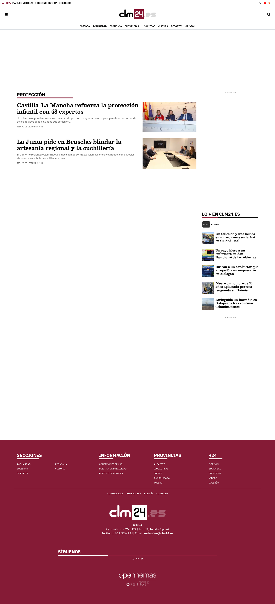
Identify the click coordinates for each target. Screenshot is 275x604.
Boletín (148, 493)
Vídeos (213, 478)
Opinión (214, 464)
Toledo (158, 482)
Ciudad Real (161, 468)
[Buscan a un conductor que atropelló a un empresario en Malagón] (208, 271)
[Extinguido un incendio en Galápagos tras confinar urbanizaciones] (208, 304)
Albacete (159, 464)
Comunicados (115, 493)
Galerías (214, 482)
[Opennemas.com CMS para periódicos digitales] (137, 579)
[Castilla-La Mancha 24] (137, 14)
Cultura (60, 468)
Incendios (65, 2)
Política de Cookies (111, 473)
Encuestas (215, 473)
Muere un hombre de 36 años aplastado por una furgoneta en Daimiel (234, 287)
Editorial (215, 468)
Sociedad (22, 468)
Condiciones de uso (111, 464)
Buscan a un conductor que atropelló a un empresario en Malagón (237, 270)
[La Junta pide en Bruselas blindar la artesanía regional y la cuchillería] (169, 153)
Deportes (22, 473)
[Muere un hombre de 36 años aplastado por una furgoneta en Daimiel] (208, 287)
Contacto (162, 493)
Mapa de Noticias (22, 2)
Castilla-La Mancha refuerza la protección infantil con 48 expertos (77, 108)
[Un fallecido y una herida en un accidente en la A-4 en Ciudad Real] (208, 238)
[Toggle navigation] (6, 14)
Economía (61, 464)
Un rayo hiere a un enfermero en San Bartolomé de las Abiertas (236, 254)
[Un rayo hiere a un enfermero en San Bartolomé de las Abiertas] (208, 254)
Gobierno (41, 2)
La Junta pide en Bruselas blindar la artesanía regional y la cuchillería (69, 144)
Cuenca (158, 473)
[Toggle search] (268, 14)
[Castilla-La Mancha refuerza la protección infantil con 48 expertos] (169, 116)
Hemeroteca (133, 493)
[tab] (206, 224)
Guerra (52, 2)
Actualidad (23, 464)
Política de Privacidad (112, 468)
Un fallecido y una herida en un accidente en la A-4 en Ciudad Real (235, 237)
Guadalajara (162, 478)
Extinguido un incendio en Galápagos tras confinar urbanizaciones (236, 303)
